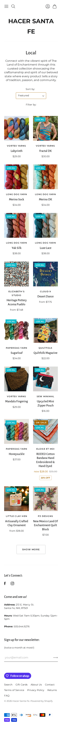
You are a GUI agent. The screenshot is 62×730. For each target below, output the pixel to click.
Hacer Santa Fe (31, 25)
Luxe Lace (45, 248)
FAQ (6, 695)
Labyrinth (16, 151)
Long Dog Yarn (16, 194)
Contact (50, 684)
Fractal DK (45, 151)
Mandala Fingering (16, 401)
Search (8, 684)
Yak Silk (17, 248)
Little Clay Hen (16, 516)
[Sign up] (55, 658)
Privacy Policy (35, 690)
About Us (36, 684)
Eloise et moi (45, 449)
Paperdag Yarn (16, 348)
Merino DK (45, 199)
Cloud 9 (45, 291)
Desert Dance (45, 296)
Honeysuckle (16, 454)
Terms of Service (14, 690)
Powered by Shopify (41, 701)
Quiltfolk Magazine (45, 353)
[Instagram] (12, 584)
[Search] (13, 6)
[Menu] (6, 6)
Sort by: (30, 89)
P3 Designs (45, 516)
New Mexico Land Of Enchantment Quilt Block (45, 525)
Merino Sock (16, 199)
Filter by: (31, 104)
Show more (31, 549)
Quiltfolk (46, 348)
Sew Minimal (45, 396)
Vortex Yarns (16, 145)
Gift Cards (22, 684)
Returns (52, 690)
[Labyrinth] (16, 128)
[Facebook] (5, 584)
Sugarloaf (17, 353)
